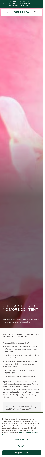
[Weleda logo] (21, 12)
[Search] (4, 12)
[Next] (40, 4)
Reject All (21, 446)
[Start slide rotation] (3, 4)
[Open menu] (39, 12)
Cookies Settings (21, 439)
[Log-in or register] (8, 12)
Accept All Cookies (21, 453)
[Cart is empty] (35, 12)
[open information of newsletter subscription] (36, 407)
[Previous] (37, 4)
